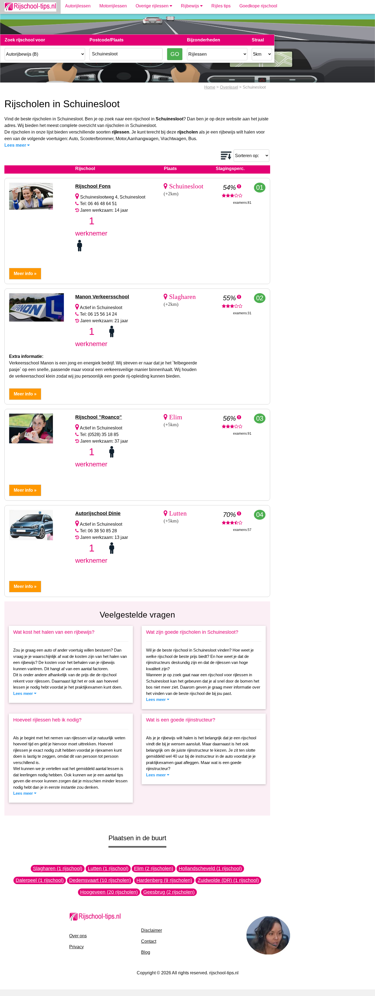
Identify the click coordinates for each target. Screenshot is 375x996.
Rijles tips (221, 6)
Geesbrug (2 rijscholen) (169, 892)
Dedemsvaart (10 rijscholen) (100, 880)
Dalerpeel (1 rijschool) (40, 880)
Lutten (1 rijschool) (108, 868)
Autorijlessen (78, 6)
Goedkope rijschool (258, 6)
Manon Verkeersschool (102, 296)
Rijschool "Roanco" (98, 417)
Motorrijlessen (113, 6)
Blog (145, 952)
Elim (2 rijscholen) (153, 868)
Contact (148, 941)
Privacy (76, 946)
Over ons (78, 935)
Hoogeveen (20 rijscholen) (109, 892)
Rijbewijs (190, 6)
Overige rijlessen (153, 6)
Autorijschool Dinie (98, 513)
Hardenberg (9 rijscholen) (164, 880)
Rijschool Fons (93, 186)
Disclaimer (151, 930)
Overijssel (229, 87)
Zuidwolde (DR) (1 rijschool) (228, 880)
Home (209, 87)
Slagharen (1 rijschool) (57, 868)
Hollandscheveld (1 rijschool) (210, 868)
